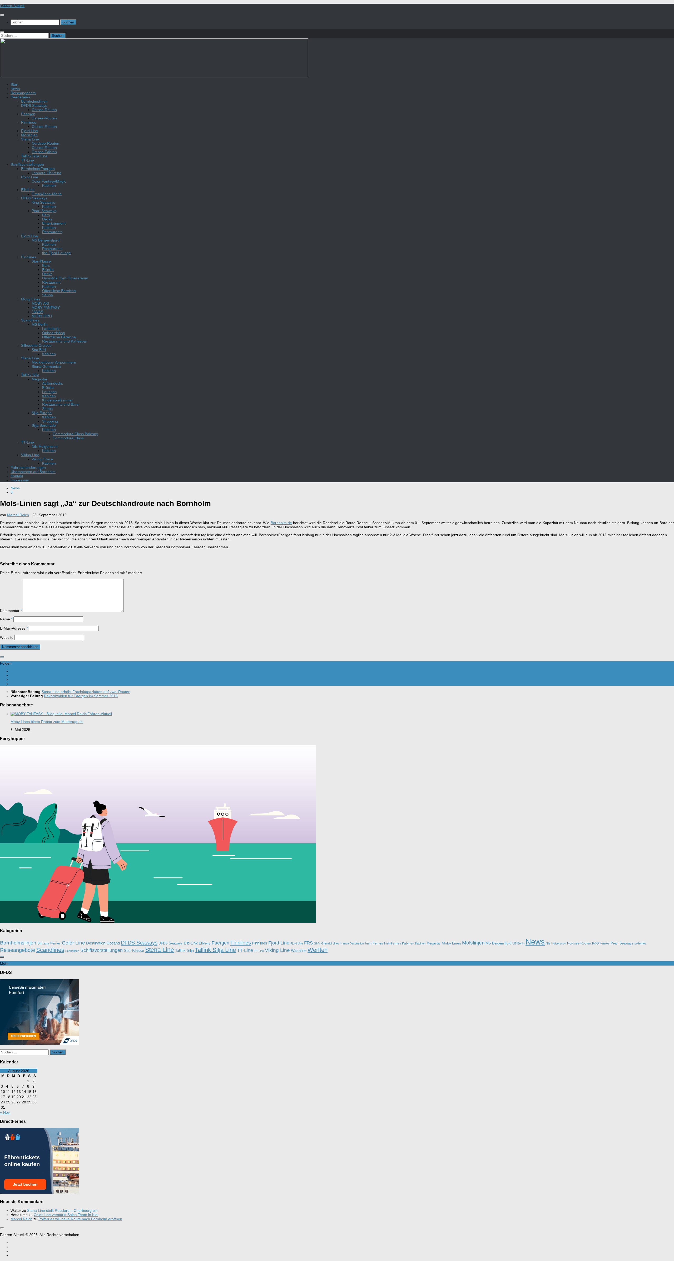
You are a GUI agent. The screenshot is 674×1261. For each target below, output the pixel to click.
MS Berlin (40, 324)
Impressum (20, 480)
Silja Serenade (44, 425)
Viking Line (30, 455)
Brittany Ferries (49, 943)
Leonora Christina (46, 173)
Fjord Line (29, 131)
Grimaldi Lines (330, 943)
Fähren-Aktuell (12, 6)
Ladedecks (51, 328)
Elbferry (205, 943)
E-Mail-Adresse (14, 628)
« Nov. (5, 1112)
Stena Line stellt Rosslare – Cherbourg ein (62, 1210)
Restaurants (52, 232)
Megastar (39, 379)
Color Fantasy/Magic (49, 181)
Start (14, 84)
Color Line (29, 177)
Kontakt (17, 476)
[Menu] (2, 15)
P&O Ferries (600, 943)
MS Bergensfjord (46, 240)
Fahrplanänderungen (28, 467)
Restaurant (51, 282)
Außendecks (52, 383)
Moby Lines (30, 299)
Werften (318, 950)
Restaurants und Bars (60, 404)
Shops (47, 408)
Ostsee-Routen (44, 110)
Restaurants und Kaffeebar (64, 341)
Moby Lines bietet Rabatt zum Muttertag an (47, 722)
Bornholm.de (281, 523)
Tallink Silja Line (34, 156)
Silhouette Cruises (36, 345)
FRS (308, 943)
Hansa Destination (352, 943)
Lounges (49, 392)
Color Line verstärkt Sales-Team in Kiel (66, 1215)
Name (6, 619)
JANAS (37, 312)
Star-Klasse (41, 261)
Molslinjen (29, 135)
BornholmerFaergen (38, 169)
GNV (317, 943)
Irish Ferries (374, 943)
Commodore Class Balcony (75, 434)
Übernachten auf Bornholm (33, 472)
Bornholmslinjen (34, 101)
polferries (640, 943)
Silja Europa (42, 413)
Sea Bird (39, 350)
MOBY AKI (40, 303)
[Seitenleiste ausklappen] (2, 656)
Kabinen (49, 185)
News (15, 89)
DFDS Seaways (34, 105)
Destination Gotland (103, 943)
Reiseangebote (23, 93)
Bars (46, 215)
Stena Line (30, 139)
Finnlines (28, 122)
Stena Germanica (46, 366)
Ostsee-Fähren (44, 152)
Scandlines (30, 320)
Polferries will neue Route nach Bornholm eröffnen (80, 1219)
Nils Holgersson (45, 446)
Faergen (28, 114)
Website (6, 637)
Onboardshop (53, 333)
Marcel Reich (18, 515)
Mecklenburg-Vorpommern (54, 362)
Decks (47, 219)
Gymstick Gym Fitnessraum (65, 278)
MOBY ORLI (42, 316)
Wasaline (298, 950)
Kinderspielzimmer (57, 400)
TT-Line (27, 160)
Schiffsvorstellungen (27, 164)
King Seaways (43, 202)
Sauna (47, 295)
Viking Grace (42, 459)
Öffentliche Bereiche (59, 291)
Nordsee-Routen (45, 143)
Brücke (48, 270)
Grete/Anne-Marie (47, 194)
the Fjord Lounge (56, 253)
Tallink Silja (30, 375)
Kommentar (11, 611)
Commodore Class (68, 438)
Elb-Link (27, 190)
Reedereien (20, 97)
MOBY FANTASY (46, 307)
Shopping (50, 421)
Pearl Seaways (44, 211)
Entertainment (54, 223)
